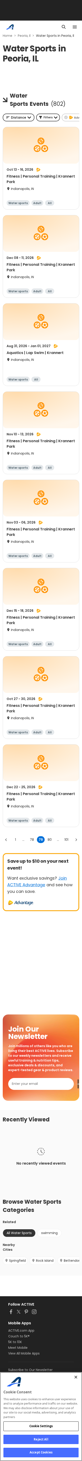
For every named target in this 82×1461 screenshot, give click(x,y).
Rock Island (45, 1260)
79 (41, 839)
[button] (48, 117)
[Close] (76, 1377)
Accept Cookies (41, 1452)
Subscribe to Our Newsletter (30, 1370)
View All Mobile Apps (24, 1353)
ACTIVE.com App (21, 1330)
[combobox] (18, 117)
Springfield (17, 1260)
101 (66, 839)
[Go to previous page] (6, 839)
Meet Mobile (18, 1347)
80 (50, 839)
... (23, 839)
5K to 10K (15, 1342)
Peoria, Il (24, 35)
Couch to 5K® (19, 1336)
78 (32, 839)
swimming (49, 1233)
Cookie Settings (41, 1426)
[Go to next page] (76, 839)
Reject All (41, 1439)
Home (7, 35)
